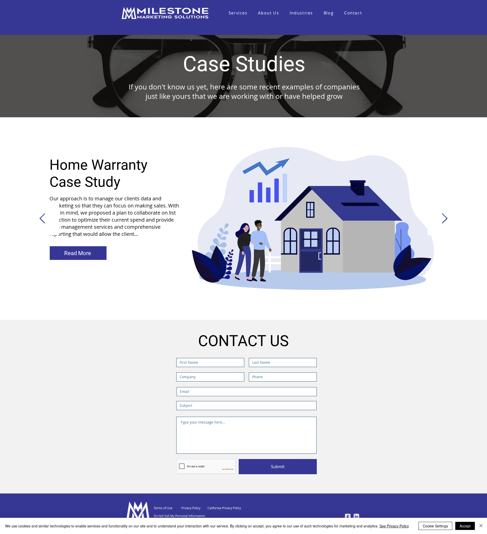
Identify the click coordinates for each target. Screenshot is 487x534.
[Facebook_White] (348, 516)
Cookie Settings (435, 525)
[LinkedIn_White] (356, 516)
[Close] (481, 526)
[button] (301, 13)
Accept (465, 525)
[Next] (445, 218)
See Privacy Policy (394, 525)
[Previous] (42, 218)
